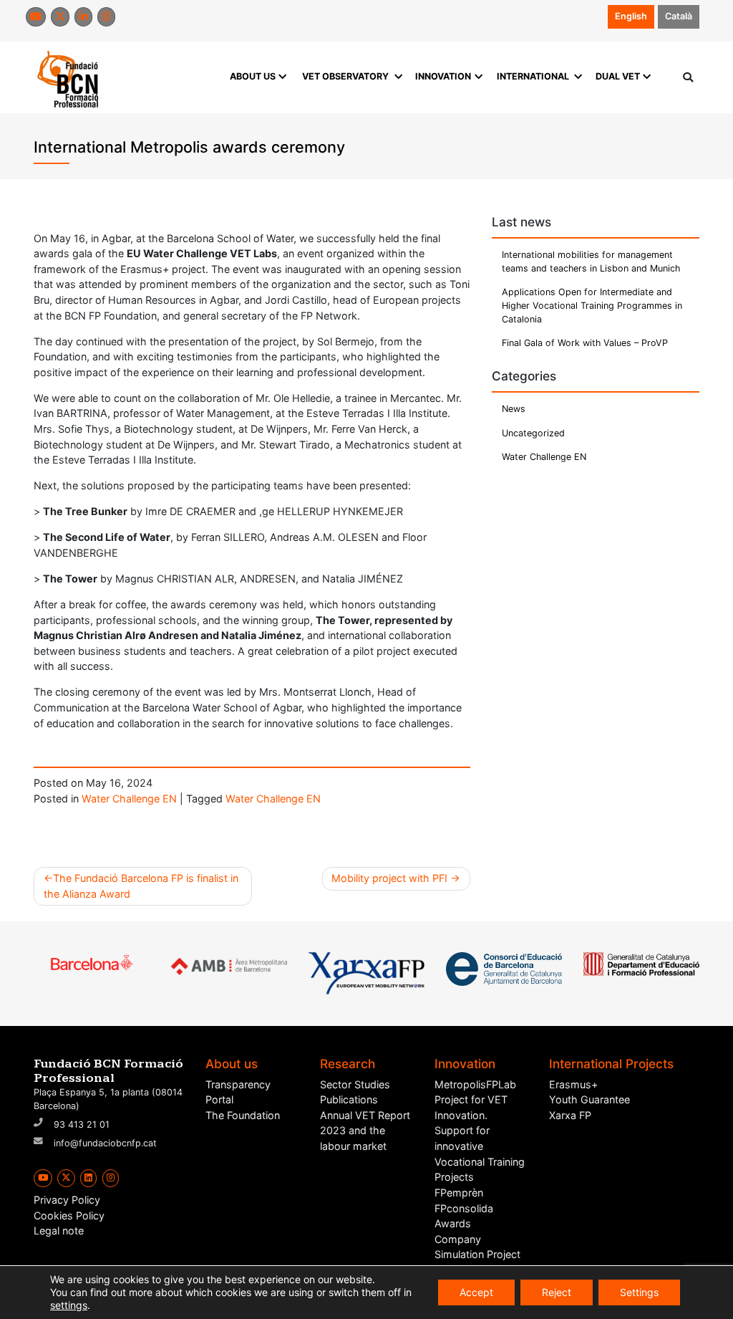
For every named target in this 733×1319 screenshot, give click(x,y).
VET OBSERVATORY (345, 76)
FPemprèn (459, 1192)
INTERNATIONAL (533, 76)
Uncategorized (533, 433)
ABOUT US (253, 76)
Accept (476, 1292)
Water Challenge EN (129, 798)
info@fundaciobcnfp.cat (105, 1143)
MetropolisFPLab (475, 1084)
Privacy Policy (67, 1200)
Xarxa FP (570, 1115)
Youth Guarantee (589, 1099)
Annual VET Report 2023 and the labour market (365, 1130)
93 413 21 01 (82, 1124)
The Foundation (242, 1115)
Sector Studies (355, 1084)
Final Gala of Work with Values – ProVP (585, 342)
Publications (349, 1099)
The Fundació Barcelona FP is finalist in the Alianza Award (141, 886)
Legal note (59, 1230)
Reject (556, 1292)
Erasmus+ (573, 1084)
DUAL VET (618, 76)
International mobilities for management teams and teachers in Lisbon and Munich (591, 261)
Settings (639, 1292)
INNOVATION (443, 76)
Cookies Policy (69, 1215)
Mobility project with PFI (389, 878)
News (513, 408)
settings (68, 1305)
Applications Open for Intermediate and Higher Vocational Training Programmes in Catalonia (592, 306)
